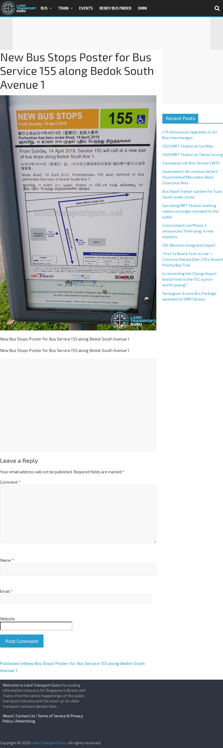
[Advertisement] (111, 33)
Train (63, 8)
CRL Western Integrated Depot (188, 245)
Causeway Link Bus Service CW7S (190, 163)
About (8, 715)
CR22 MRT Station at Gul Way (187, 146)
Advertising (25, 721)
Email (6, 591)
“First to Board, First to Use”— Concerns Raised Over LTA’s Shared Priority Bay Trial (192, 259)
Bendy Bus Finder (115, 8)
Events (86, 8)
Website (7, 618)
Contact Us (25, 715)
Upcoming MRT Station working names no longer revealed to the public (190, 211)
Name (7, 560)
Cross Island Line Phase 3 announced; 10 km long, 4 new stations (188, 231)
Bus (44, 8)
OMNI (142, 8)
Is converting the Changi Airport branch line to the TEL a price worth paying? (189, 279)
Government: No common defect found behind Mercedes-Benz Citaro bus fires (190, 177)
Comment (10, 482)
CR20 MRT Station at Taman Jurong (192, 154)
